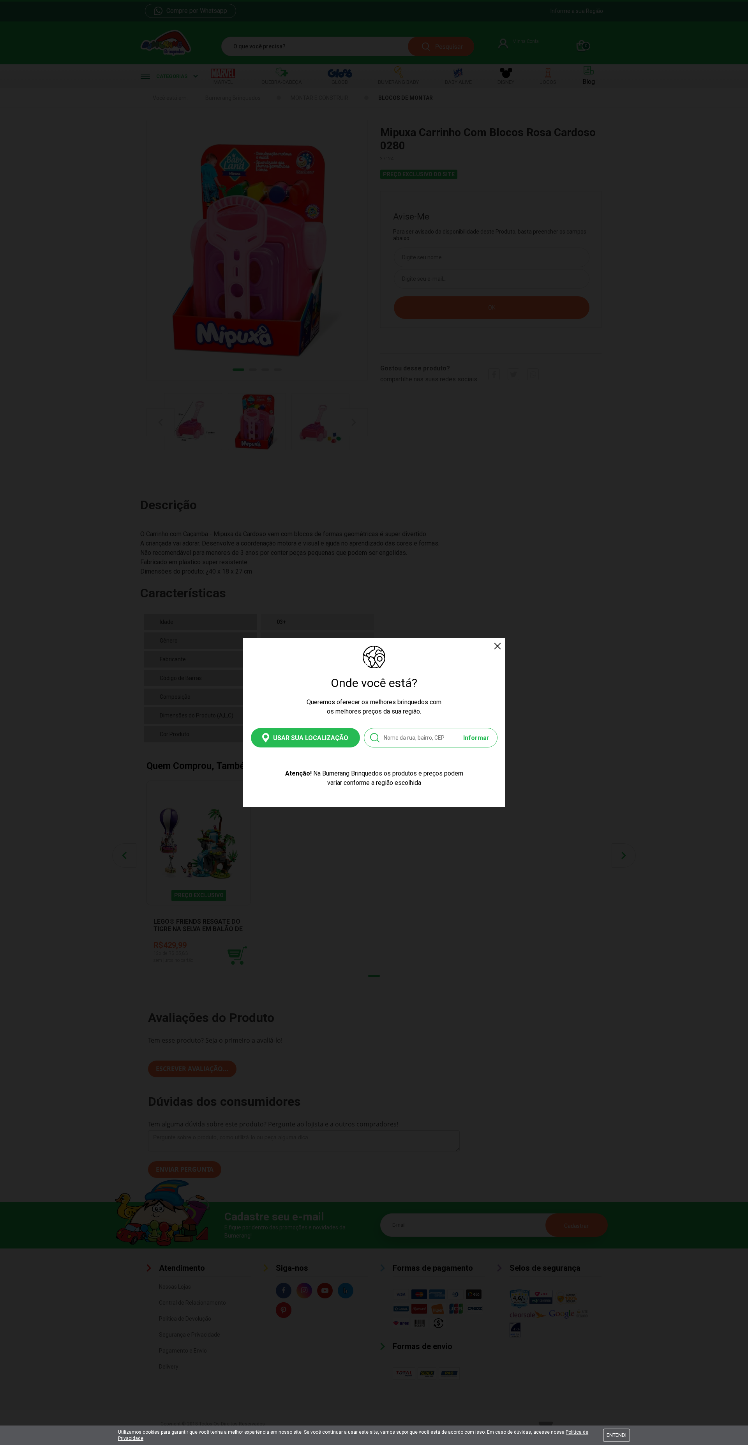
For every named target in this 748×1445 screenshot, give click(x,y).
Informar (476, 738)
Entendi (616, 1435)
